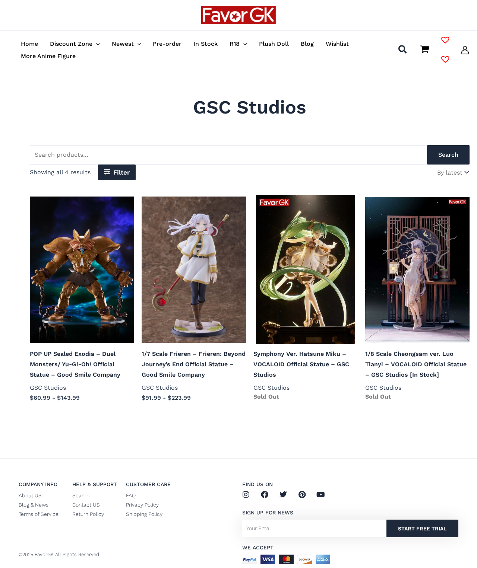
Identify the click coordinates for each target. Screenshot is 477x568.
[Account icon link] (465, 50)
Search (448, 154)
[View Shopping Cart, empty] (424, 50)
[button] (96, 44)
